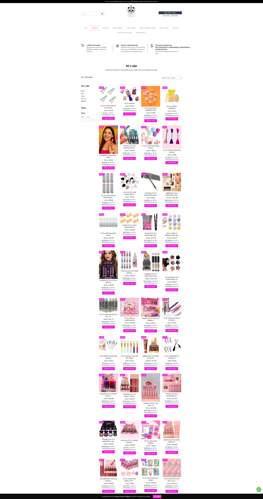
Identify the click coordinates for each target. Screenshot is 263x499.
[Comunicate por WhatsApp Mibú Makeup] (258, 489)
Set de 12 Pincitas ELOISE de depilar (108, 234)
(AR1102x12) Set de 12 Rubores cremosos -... (129, 441)
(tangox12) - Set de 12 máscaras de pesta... (129, 147)
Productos (95, 28)
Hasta (88, 117)
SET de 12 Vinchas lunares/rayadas (129, 319)
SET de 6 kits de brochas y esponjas (150, 479)
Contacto (175, 28)
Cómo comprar (131, 28)
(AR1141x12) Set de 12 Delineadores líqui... (151, 234)
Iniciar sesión (174, 15)
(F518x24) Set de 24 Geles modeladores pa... (129, 226)
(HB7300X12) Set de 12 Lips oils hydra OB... (108, 281)
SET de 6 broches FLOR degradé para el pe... (171, 278)
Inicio (86, 28)
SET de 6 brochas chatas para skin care (108, 357)
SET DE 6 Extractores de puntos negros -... (108, 197)
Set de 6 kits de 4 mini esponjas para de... (129, 193)
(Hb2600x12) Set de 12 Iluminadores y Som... (108, 440)
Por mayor (105, 28)
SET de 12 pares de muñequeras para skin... (172, 234)
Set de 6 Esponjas (130, 103)
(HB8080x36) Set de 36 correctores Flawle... (171, 194)
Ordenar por (164, 78)
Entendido (157, 496)
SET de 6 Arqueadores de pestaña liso (171, 357)
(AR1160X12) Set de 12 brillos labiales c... (108, 395)
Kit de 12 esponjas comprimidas (172, 107)
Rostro (82, 91)
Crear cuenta (166, 15)
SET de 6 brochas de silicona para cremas (129, 357)
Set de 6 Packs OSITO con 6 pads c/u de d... (171, 480)
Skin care (83, 99)
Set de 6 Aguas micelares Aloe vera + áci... (108, 315)
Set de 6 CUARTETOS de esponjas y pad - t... (129, 480)
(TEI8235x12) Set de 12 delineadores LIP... (172, 395)
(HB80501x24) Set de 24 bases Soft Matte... (150, 357)
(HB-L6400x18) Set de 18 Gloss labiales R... (108, 480)
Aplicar (93, 120)
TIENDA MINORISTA (118, 28)
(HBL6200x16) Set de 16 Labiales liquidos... (129, 395)
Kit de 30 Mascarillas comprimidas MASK (150, 109)
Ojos (82, 93)
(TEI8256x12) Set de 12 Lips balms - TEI (150, 404)
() (171, 13)
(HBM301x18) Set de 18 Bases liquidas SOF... (172, 441)
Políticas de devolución (124, 33)
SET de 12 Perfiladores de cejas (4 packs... (108, 107)
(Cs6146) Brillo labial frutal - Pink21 (108, 156)
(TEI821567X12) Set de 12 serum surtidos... (129, 272)
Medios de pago (164, 28)
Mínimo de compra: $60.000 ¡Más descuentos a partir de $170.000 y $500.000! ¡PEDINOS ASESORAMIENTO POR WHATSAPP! (131, 1)
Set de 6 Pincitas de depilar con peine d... (172, 319)
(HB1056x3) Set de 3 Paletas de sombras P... (150, 319)
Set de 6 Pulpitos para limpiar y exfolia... (150, 147)
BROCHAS (83, 101)
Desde (82, 117)
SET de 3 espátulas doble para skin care (172, 151)
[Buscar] (102, 14)
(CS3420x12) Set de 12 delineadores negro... (150, 194)
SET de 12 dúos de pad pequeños (150, 442)
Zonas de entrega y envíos (148, 28)
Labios (82, 96)
